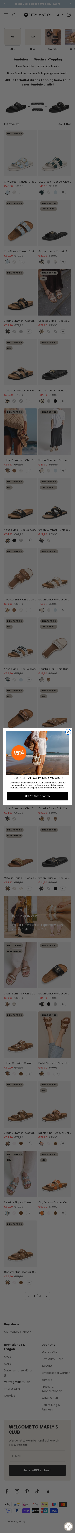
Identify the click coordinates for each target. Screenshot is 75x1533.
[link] (37, 753)
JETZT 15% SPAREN (37, 796)
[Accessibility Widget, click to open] (68, 1526)
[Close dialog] (68, 732)
